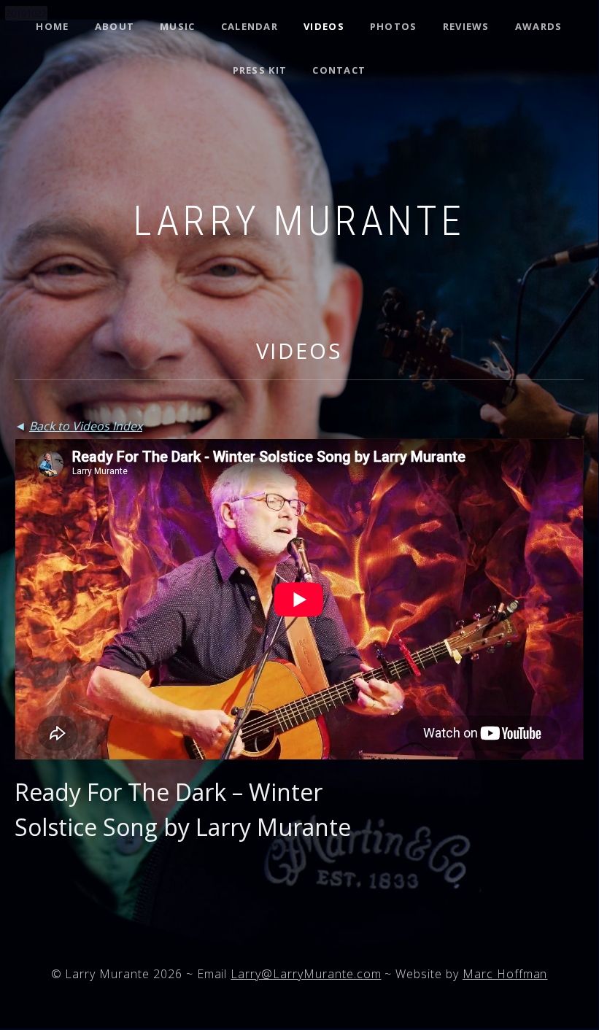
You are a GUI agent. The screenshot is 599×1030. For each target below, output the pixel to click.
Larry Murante (299, 221)
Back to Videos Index (85, 426)
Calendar (249, 26)
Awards (539, 26)
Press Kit (260, 70)
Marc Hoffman (505, 974)
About (115, 26)
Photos (393, 26)
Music (178, 26)
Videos (324, 26)
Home (52, 26)
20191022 (26, 13)
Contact (339, 70)
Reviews (466, 26)
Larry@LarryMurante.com (306, 974)
